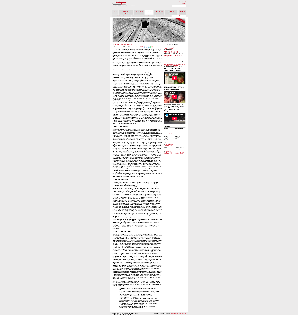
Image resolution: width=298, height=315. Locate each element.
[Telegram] (148, 46)
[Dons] (180, 21)
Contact (184, 3)
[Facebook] (146, 46)
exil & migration (163, 15)
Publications (159, 11)
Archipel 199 (139, 47)
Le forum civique (171, 12)
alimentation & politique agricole (143, 15)
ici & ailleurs (179, 15)
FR (182, 1)
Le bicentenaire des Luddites (122, 45)
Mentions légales (174, 313)
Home (115, 11)
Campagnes (139, 11)
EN (185, 1)
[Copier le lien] (152, 47)
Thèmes (148, 11)
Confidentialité (182, 313)
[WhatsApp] (150, 46)
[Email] (145, 46)
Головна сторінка (126, 12)
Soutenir (182, 11)
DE (179, 1)
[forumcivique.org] (126, 7)
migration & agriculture (121, 15)
